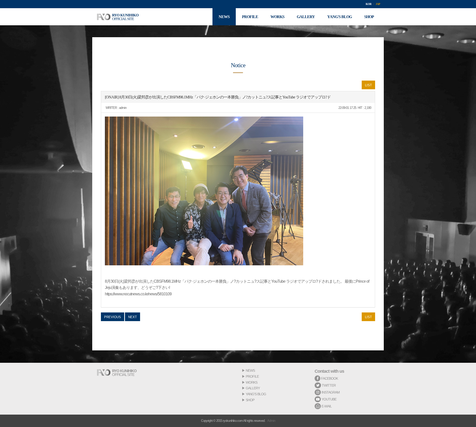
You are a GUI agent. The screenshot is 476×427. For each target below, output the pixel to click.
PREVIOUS (112, 317)
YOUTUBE (328, 399)
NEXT (132, 317)
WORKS (251, 382)
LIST (368, 85)
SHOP (250, 400)
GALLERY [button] (306, 17)
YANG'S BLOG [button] (339, 17)
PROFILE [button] (250, 17)
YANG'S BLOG (256, 394)
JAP (378, 3)
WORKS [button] (277, 17)
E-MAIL (326, 406)
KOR (368, 3)
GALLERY (253, 388)
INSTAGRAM (330, 392)
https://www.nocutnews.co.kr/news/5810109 (138, 294)
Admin (271, 421)
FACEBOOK (329, 378)
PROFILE (252, 376)
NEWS (250, 370)
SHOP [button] (369, 17)
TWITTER (328, 385)
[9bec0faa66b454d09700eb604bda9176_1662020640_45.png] (204, 191)
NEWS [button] (224, 17)
